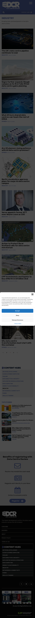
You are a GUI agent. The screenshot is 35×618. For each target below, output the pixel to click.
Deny (17, 315)
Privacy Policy (18, 323)
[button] (32, 294)
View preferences (17, 320)
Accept (17, 311)
